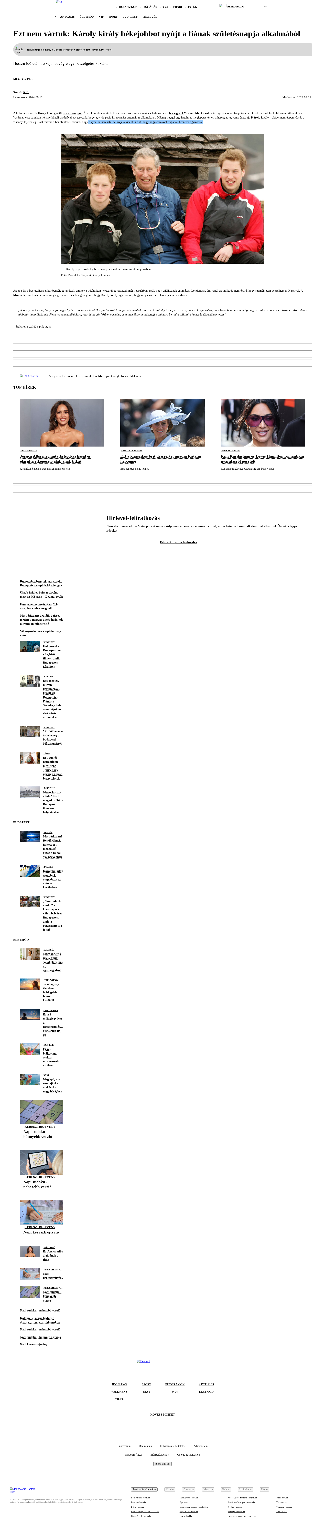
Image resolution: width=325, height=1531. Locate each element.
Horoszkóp (128, 6)
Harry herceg (26, 103)
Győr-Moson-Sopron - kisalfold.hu (194, 1507)
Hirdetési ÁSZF (133, 1454)
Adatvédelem (200, 1446)
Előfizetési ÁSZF (159, 1454)
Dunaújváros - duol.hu (189, 1498)
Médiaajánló (145, 1446)
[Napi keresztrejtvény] (41, 1237)
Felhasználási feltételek (172, 1446)
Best (146, 1391)
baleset (48, 867)
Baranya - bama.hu (138, 1502)
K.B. (26, 92)
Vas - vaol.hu (281, 1502)
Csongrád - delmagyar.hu (141, 1516)
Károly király (56, 103)
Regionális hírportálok (144, 1489)
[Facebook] (153, 1425)
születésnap (84, 103)
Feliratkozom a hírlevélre (178, 542)
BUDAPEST (130, 16)
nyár (47, 1075)
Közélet (170, 1489)
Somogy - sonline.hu (236, 1511)
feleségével (176, 113)
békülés (106, 103)
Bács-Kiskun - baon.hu (140, 1498)
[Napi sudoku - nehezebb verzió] (41, 1192)
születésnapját (72, 113)
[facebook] (254, 6)
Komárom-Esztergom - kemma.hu (241, 1502)
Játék (192, 6)
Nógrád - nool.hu (235, 1507)
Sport (113, 16)
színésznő (49, 1247)
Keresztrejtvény (40, 1126)
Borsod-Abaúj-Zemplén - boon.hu (145, 1511)
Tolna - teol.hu (282, 1498)
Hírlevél (150, 16)
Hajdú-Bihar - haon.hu (189, 1511)
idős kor (49, 1045)
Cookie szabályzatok (188, 1454)
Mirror (18, 295)
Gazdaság (188, 1489)
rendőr (48, 832)
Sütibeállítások (162, 1463)
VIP (101, 16)
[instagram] (257, 6)
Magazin (208, 1489)
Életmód (87, 16)
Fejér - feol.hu (185, 1502)
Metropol (104, 376)
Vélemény (119, 1391)
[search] (265, 6)
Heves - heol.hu (186, 1516)
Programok (175, 1384)
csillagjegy (51, 980)
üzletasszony (28, 450)
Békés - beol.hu (137, 1507)
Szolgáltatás (245, 1489)
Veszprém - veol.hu (284, 1507)
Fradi (177, 6)
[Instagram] (172, 1425)
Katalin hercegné (131, 450)
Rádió (264, 1489)
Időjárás (150, 6)
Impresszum (124, 1446)
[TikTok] (162, 1425)
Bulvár (226, 1489)
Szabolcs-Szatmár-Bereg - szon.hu (242, 1516)
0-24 (164, 6)
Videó (119, 1399)
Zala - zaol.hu (281, 1511)
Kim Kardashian (230, 450)
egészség (49, 950)
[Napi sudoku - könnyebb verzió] (41, 1141)
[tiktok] (255, 6)
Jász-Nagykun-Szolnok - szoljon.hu (242, 1498)
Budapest (49, 642)
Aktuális (67, 16)
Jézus (47, 754)
